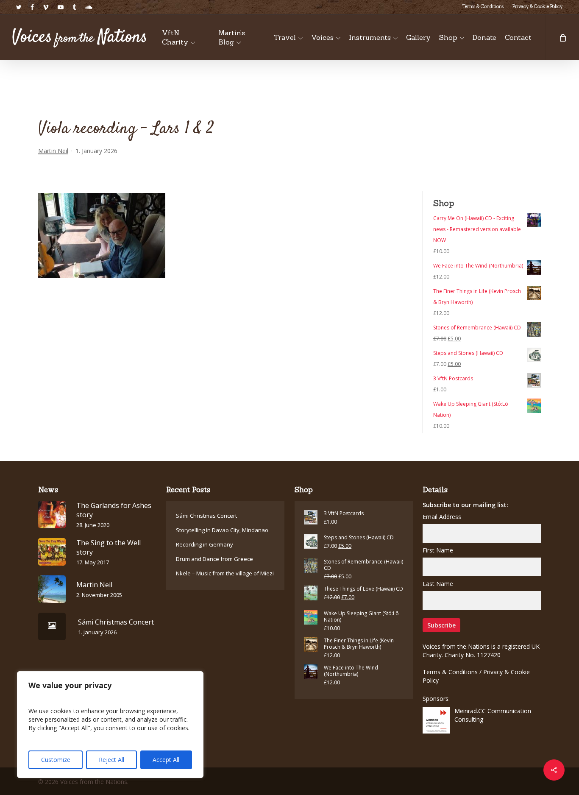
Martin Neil (53, 151)
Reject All (111, 760)
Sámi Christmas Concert (206, 515)
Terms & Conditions (450, 672)
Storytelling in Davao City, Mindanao (222, 530)
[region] (110, 724)
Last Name (438, 584)
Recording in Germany (204, 544)
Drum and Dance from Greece (214, 559)
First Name (438, 550)
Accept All (166, 760)
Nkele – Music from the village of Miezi (225, 573)
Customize (55, 760)
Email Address (442, 517)
